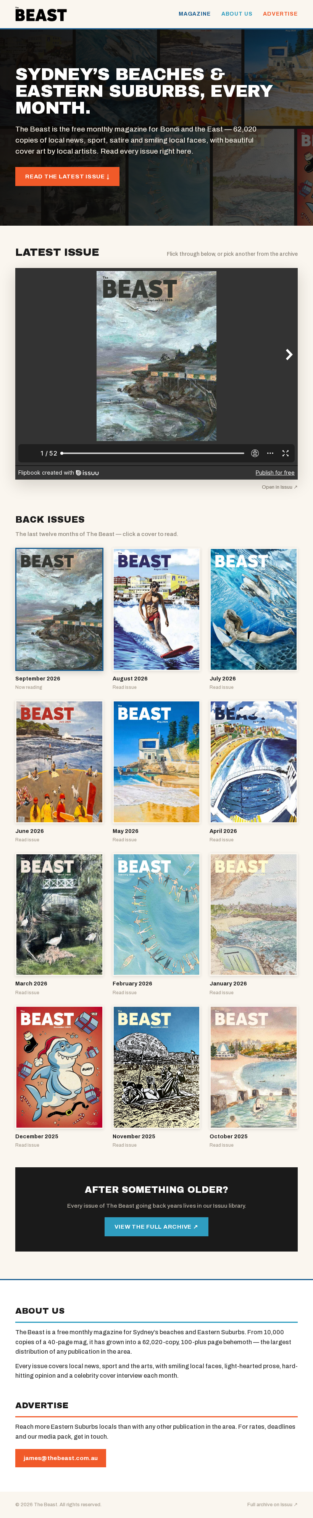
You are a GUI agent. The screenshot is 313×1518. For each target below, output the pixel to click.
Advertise (280, 14)
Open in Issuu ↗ (280, 487)
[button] (59, 619)
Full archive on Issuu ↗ (272, 1504)
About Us (237, 14)
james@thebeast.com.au (61, 1458)
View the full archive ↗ (156, 1227)
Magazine (195, 14)
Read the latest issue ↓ (67, 176)
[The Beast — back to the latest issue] (41, 14)
